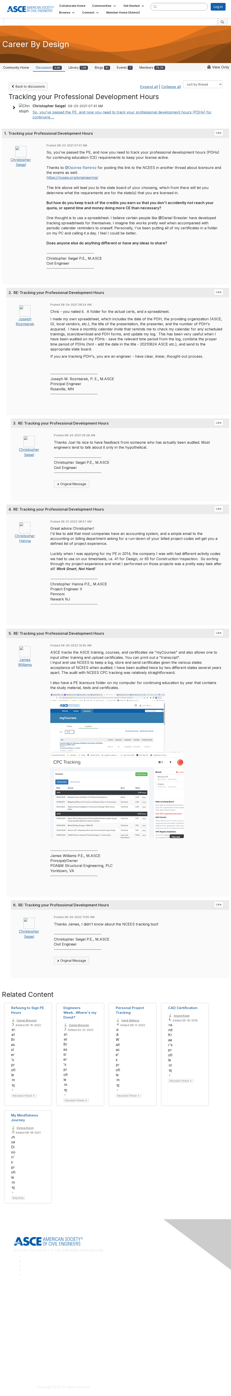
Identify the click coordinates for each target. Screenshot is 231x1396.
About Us (20, 1359)
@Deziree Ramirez (81, 167)
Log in (218, 7)
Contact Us (22, 1340)
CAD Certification (182, 1008)
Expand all (149, 86)
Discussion (48, 67)
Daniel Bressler (27, 1020)
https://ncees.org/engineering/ (72, 177)
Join (17, 1326)
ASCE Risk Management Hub (35, 1301)
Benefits (20, 1333)
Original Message (72, 484)
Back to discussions (30, 86)
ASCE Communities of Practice (36, 1307)
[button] (104, 5)
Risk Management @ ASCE (33, 1294)
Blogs (102, 67)
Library (77, 67)
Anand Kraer (182, 1015)
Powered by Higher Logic (167, 1387)
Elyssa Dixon (25, 1128)
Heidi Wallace (130, 1020)
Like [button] (219, 132)
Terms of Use (24, 1366)
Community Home (16, 67)
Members (151, 67)
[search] (155, 6)
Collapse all (171, 86)
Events (124, 67)
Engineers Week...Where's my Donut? (80, 1012)
